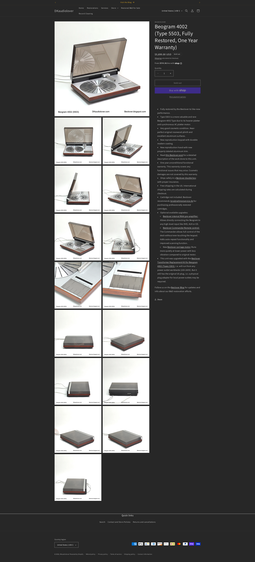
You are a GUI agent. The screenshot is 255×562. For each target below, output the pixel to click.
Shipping (158, 58)
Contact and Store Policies (119, 522)
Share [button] (159, 299)
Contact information (145, 554)
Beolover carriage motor (178, 247)
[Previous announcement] (55, 2)
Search (102, 522)
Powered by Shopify (76, 554)
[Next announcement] (200, 2)
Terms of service (116, 554)
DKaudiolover (64, 554)
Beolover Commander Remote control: (181, 227)
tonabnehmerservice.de (181, 201)
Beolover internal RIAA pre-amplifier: (180, 216)
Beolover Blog (177, 287)
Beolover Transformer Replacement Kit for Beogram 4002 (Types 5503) (178, 262)
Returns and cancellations (144, 522)
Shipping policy (129, 554)
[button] (115, 8)
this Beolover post (174, 155)
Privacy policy (103, 554)
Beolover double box (186, 178)
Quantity (158, 68)
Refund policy (90, 554)
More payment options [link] (177, 97)
